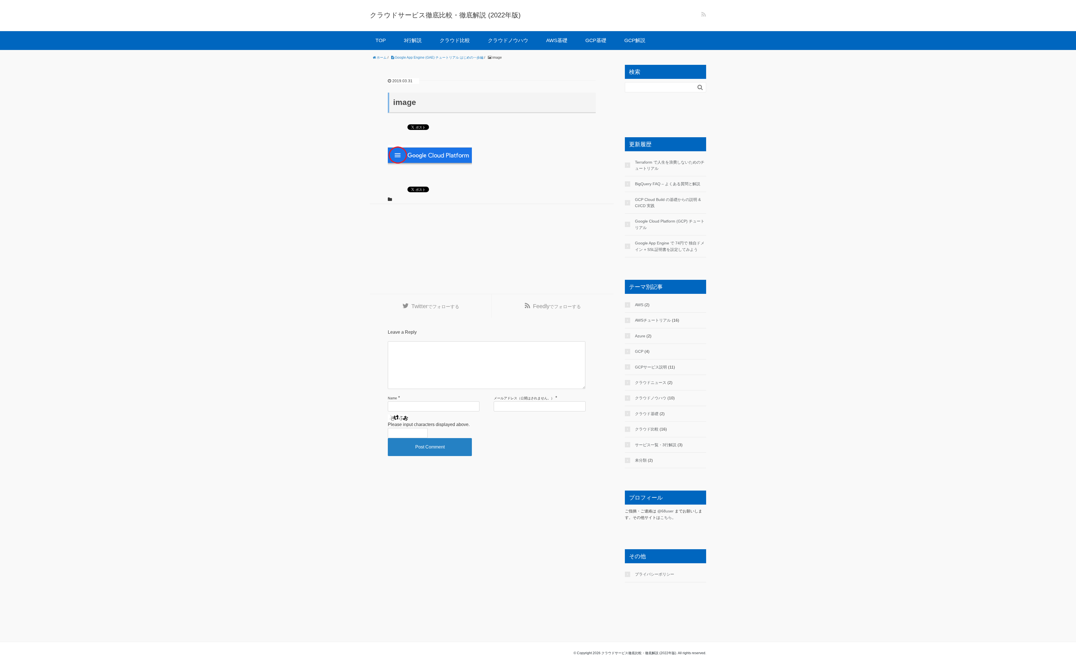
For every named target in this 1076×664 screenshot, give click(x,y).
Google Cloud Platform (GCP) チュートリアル (669, 224)
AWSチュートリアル (653, 320)
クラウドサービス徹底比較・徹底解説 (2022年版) (445, 15)
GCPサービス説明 (651, 367)
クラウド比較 (455, 40)
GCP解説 (634, 40)
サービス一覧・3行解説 (655, 445)
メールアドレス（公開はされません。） (524, 398)
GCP (639, 351)
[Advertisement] (491, 249)
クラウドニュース (650, 382)
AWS (639, 305)
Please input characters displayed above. (429, 424)
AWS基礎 (556, 40)
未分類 (641, 460)
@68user (665, 511)
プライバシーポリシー (654, 574)
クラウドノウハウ (508, 40)
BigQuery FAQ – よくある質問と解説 (667, 184)
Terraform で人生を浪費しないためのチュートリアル (669, 165)
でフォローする (435, 306)
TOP (380, 40)
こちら (666, 517)
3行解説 (413, 40)
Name (392, 398)
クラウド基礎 (646, 413)
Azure (640, 336)
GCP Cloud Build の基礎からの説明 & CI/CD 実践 (668, 202)
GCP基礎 (595, 40)
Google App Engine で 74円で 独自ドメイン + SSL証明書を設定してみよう (669, 246)
